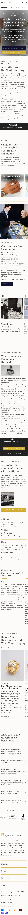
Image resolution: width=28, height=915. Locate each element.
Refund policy (6, 899)
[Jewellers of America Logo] (14, 816)
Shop (3, 871)
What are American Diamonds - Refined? (12, 761)
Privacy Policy (17, 899)
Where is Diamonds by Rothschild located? (10, 793)
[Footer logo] (11, 834)
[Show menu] (2, 2)
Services (5, 878)
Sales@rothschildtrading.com (12, 536)
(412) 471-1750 (6, 533)
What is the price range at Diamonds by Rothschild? (11, 802)
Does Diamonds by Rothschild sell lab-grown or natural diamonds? (12, 771)
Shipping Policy (6, 902)
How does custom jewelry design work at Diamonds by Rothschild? (12, 782)
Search (3, 895)
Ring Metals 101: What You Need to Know (11, 687)
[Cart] (25, 2)
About (4, 885)
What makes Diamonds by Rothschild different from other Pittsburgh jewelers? (11, 751)
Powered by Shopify (8, 906)
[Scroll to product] (3, 296)
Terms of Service (14, 895)
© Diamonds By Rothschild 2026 (12, 892)
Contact (4, 864)
